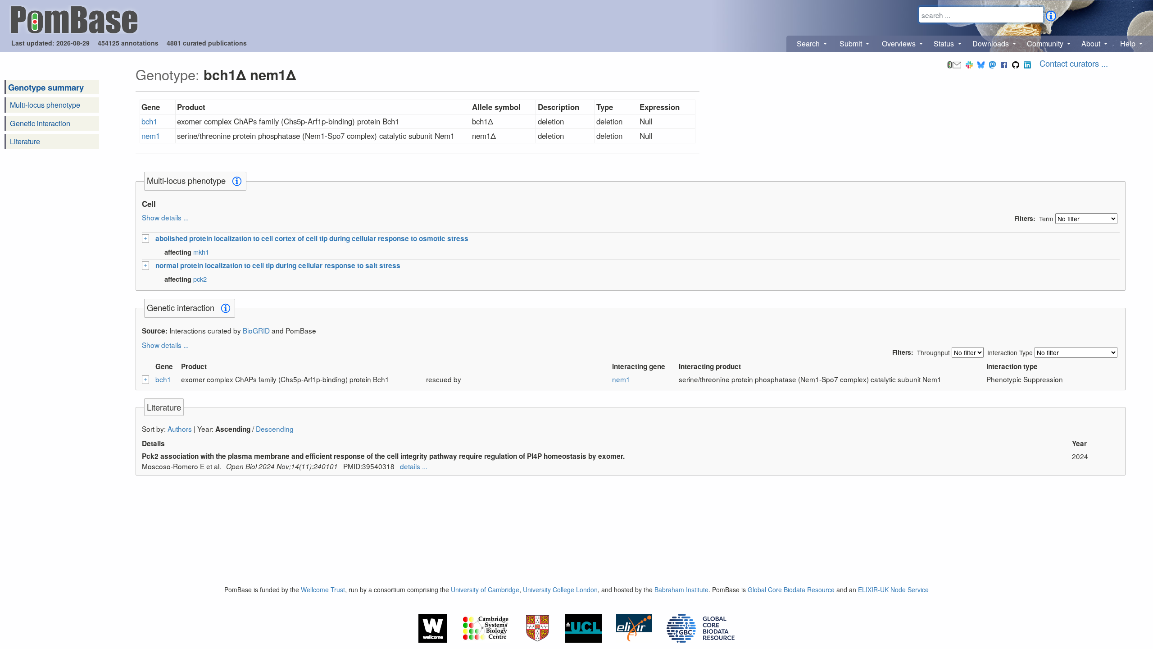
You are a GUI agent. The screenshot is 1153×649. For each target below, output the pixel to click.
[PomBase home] (74, 18)
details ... (413, 466)
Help (1128, 43)
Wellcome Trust (323, 589)
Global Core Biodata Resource (791, 589)
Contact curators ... (1074, 63)
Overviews (899, 43)
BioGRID (256, 330)
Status (945, 43)
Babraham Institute (681, 589)
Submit (852, 43)
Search (809, 43)
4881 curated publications (207, 42)
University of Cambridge (485, 589)
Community (1046, 43)
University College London (560, 589)
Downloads (991, 43)
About (1091, 43)
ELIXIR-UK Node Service (893, 589)
